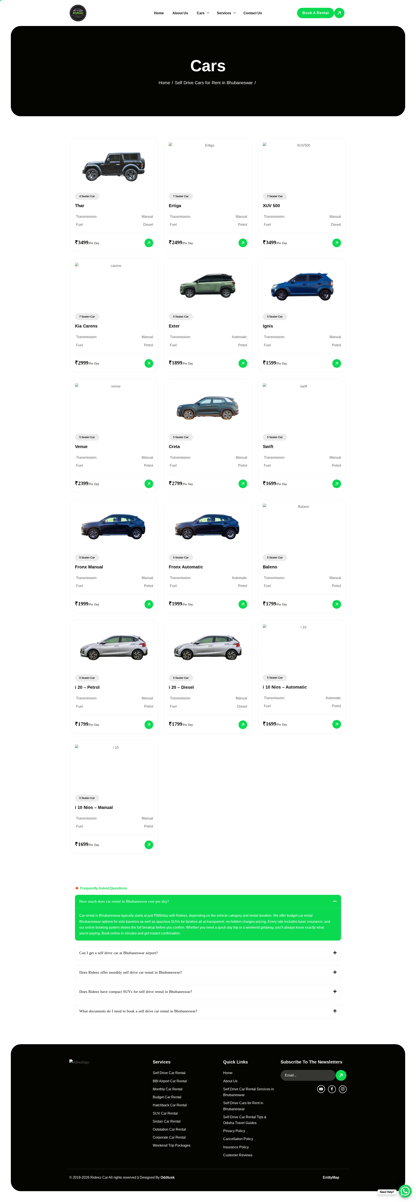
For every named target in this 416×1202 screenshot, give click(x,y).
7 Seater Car (181, 196)
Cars (201, 13)
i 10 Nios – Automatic (285, 687)
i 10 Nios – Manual (94, 807)
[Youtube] (321, 1089)
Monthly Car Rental (167, 1089)
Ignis (268, 326)
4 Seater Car (87, 196)
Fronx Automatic (186, 567)
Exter (174, 326)
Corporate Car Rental (169, 1137)
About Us (180, 13)
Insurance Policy (236, 1147)
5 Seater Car (181, 316)
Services (224, 13)
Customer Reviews (237, 1155)
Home (159, 13)
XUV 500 (271, 205)
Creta (174, 446)
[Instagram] (343, 1089)
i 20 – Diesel (181, 687)
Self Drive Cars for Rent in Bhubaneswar (243, 1106)
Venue (81, 446)
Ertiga (175, 205)
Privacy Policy (234, 1131)
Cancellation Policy (238, 1139)
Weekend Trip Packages (171, 1145)
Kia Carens (86, 326)
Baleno (270, 567)
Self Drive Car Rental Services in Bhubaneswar (248, 1092)
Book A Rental (315, 13)
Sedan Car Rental (166, 1121)
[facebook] (332, 1089)
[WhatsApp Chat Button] (405, 1191)
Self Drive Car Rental (169, 1073)
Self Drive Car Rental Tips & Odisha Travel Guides (244, 1120)
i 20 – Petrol (87, 687)
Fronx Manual (89, 567)
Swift (268, 446)
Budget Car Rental (167, 1097)
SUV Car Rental (165, 1113)
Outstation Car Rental (169, 1129)
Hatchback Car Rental (170, 1105)
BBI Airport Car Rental (170, 1081)
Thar (79, 205)
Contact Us (253, 13)
